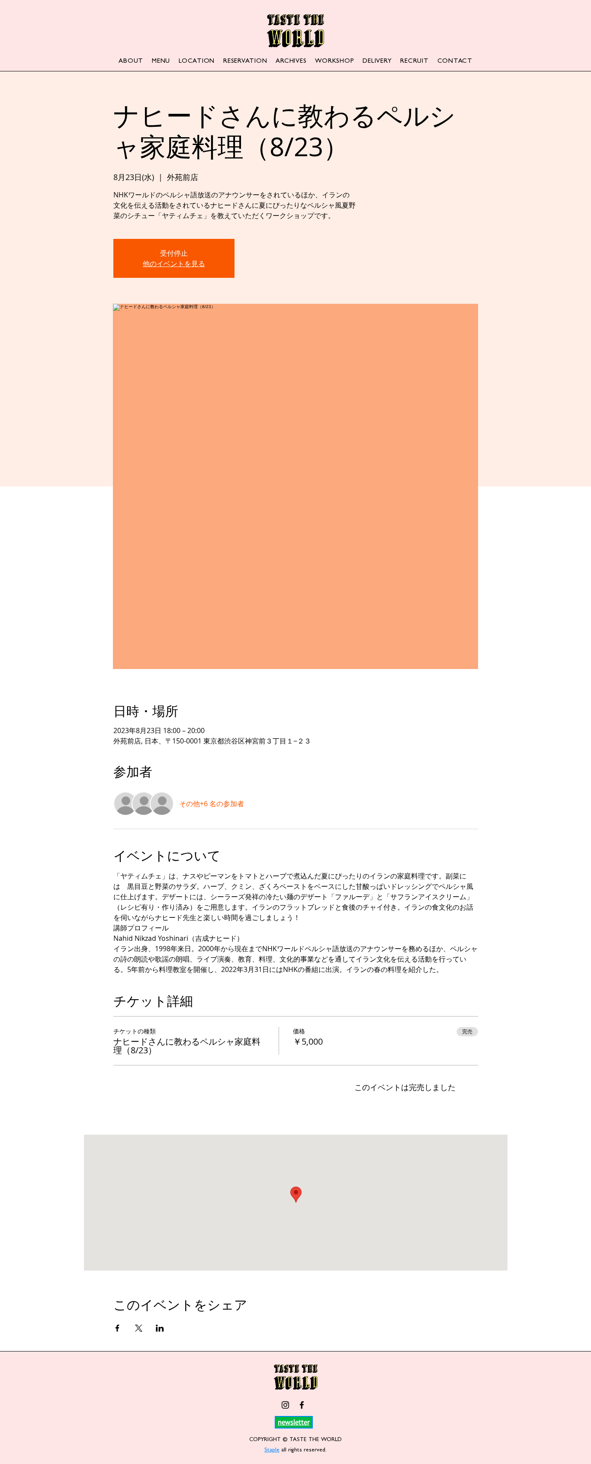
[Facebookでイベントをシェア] (117, 1328)
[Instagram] (285, 1405)
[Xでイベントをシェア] (139, 1328)
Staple (271, 1450)
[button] (294, 1421)
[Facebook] (302, 1405)
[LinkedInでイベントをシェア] (160, 1328)
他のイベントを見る (174, 263)
